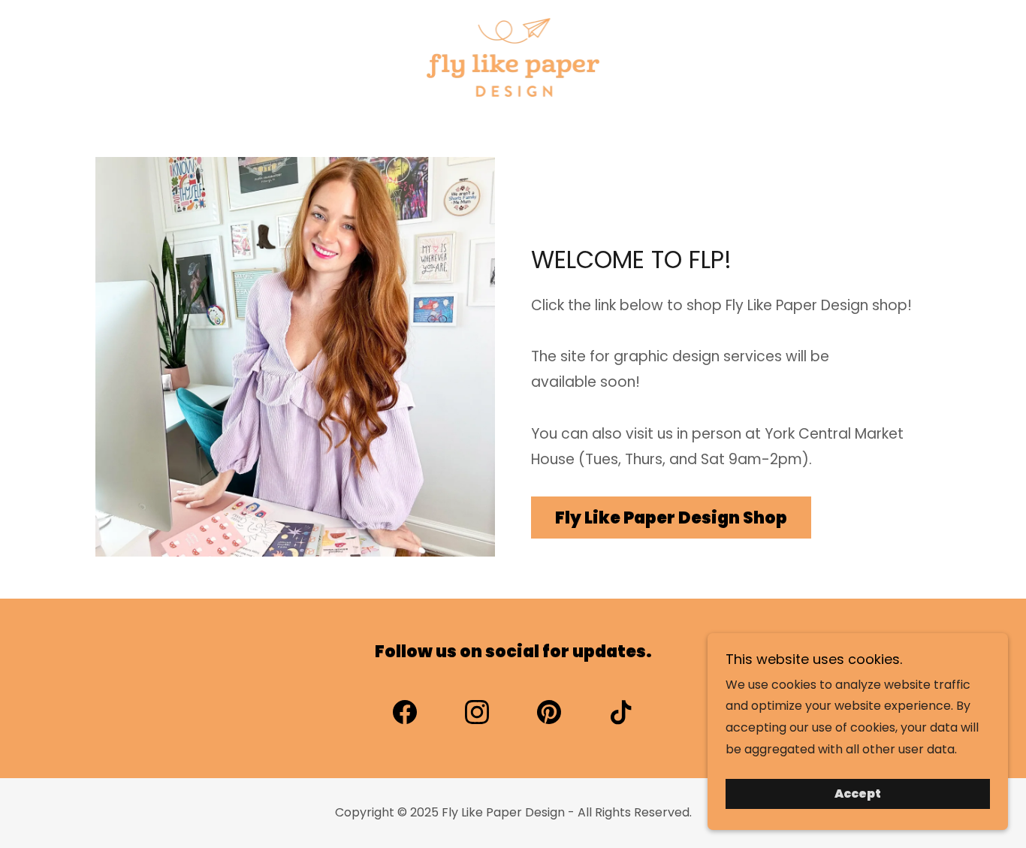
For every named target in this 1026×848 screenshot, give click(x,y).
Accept (857, 794)
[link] (513, 56)
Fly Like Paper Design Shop (671, 518)
